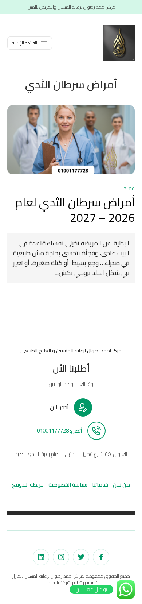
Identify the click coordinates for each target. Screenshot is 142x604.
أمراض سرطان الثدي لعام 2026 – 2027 (75, 210)
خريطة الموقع (28, 484)
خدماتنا (100, 484)
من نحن (121, 484)
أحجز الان (59, 407)
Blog (129, 189)
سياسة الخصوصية (67, 484)
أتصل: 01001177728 (59, 430)
